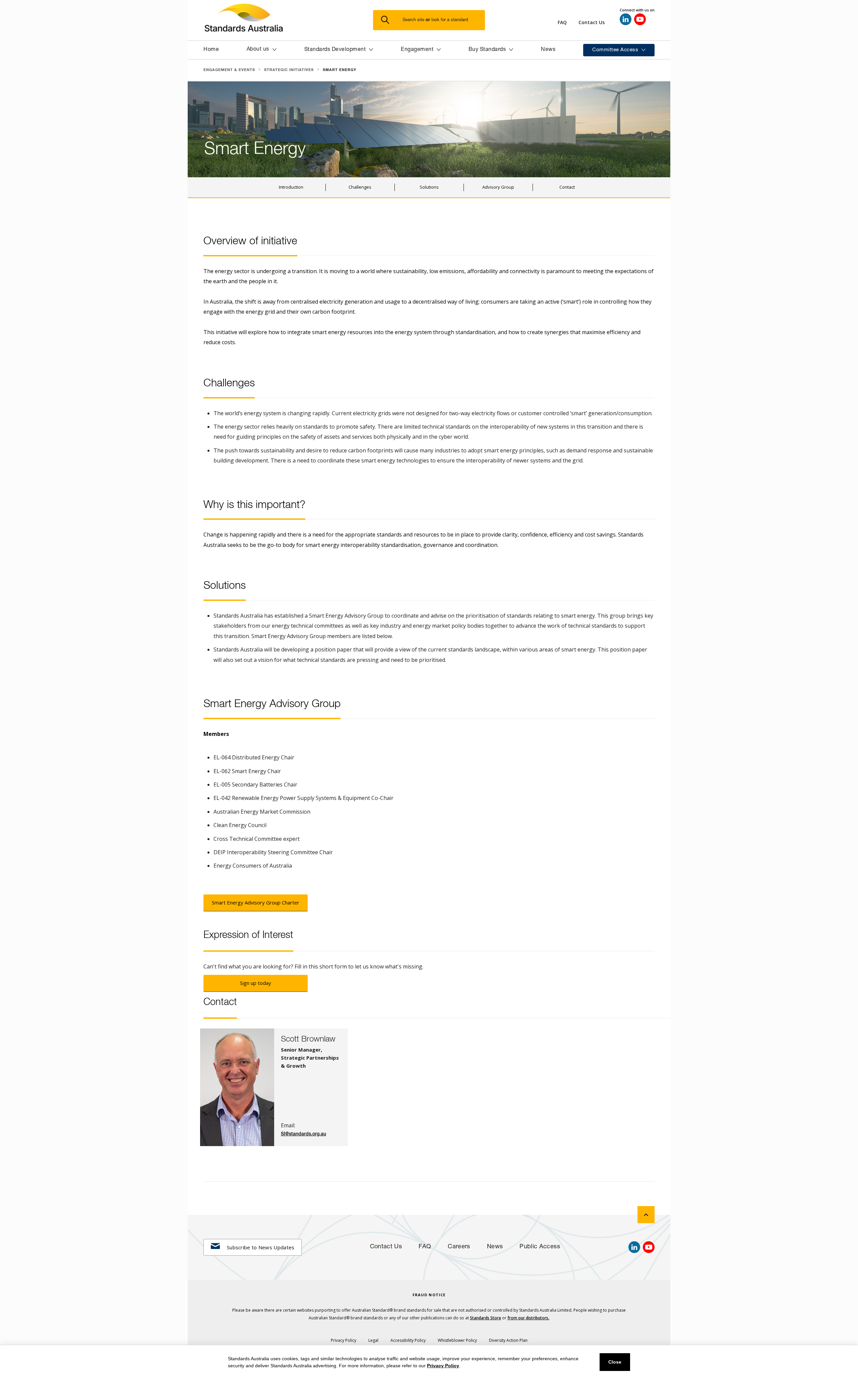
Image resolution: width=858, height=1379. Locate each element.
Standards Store (485, 1318)
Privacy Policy (443, 1365)
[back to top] (646, 1214)
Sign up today (255, 983)
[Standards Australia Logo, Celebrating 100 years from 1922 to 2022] (288, 20)
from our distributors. (528, 1318)
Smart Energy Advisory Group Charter (255, 902)
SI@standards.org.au (303, 1134)
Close (614, 1362)
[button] (433, 20)
